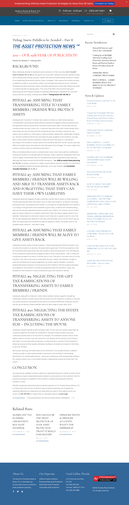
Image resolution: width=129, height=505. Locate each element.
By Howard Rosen (35, 398)
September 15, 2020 (21, 431)
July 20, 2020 (92, 207)
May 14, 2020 (92, 224)
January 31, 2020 (94, 254)
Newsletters (65, 398)
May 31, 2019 (41, 438)
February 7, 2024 (94, 123)
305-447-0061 (25, 394)
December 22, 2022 (94, 136)
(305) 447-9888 (74, 490)
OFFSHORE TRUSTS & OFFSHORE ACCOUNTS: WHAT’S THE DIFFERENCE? (70, 421)
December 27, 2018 (68, 431)
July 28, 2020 (92, 189)
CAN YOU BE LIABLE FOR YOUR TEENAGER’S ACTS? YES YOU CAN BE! (101, 248)
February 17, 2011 (20, 35)
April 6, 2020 (92, 239)
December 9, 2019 (94, 266)
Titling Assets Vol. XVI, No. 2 (59, 94)
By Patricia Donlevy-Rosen (51, 398)
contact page (63, 394)
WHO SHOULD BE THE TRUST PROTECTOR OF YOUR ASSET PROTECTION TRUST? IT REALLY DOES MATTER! (46, 425)
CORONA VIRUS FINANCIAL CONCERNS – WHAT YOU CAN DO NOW (100, 234)
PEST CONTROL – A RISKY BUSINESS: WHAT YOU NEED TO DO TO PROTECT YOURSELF (101, 145)
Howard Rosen (20, 398)
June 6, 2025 (92, 106)
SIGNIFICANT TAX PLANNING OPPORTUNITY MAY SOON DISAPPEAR (22, 421)
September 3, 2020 (94, 177)
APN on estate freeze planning (68, 160)
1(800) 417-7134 (78, 487)
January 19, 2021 (94, 150)
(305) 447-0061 (74, 485)
